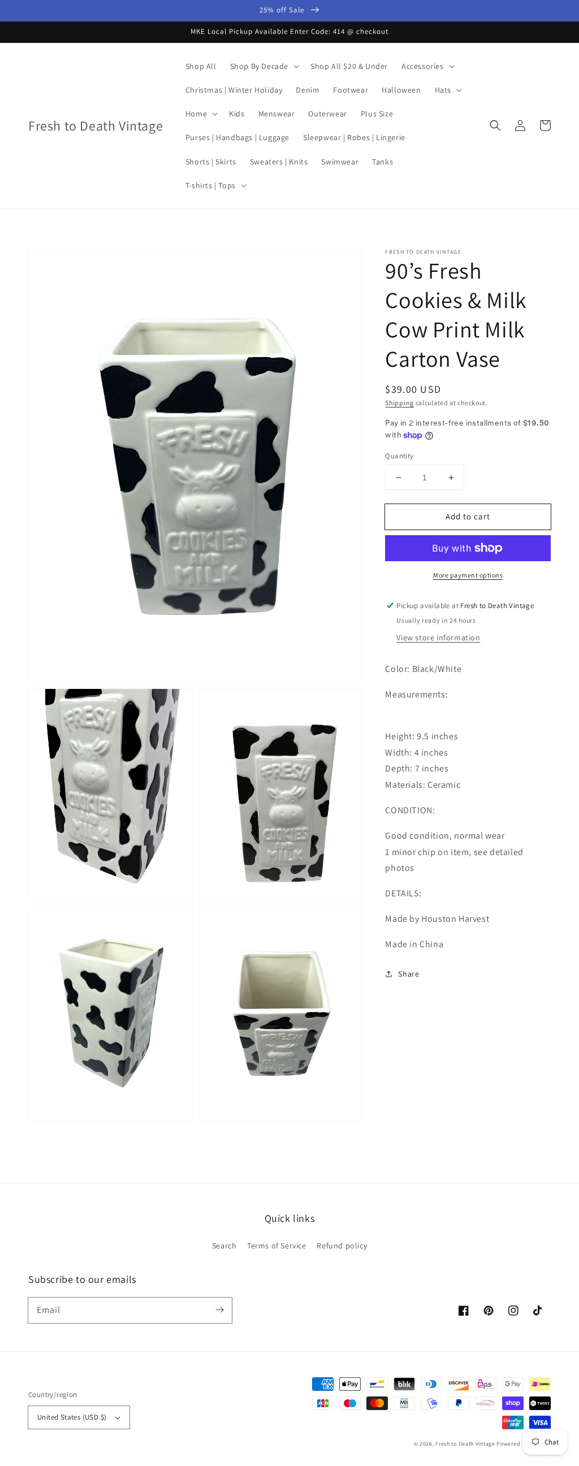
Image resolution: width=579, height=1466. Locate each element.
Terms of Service (276, 1246)
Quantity (399, 456)
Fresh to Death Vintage (465, 1443)
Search (224, 1246)
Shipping (399, 402)
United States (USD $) (71, 1417)
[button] (495, 125)
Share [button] (408, 974)
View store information (438, 637)
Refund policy (342, 1246)
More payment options (468, 575)
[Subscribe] (219, 1310)
